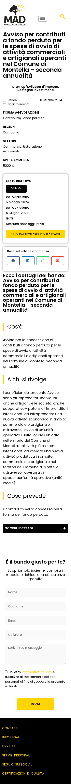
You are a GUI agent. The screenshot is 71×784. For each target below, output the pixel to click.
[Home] (15, 15)
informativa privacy (37, 672)
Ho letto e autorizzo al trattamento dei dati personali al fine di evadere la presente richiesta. (35, 679)
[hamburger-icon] (42, 18)
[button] (62, 18)
